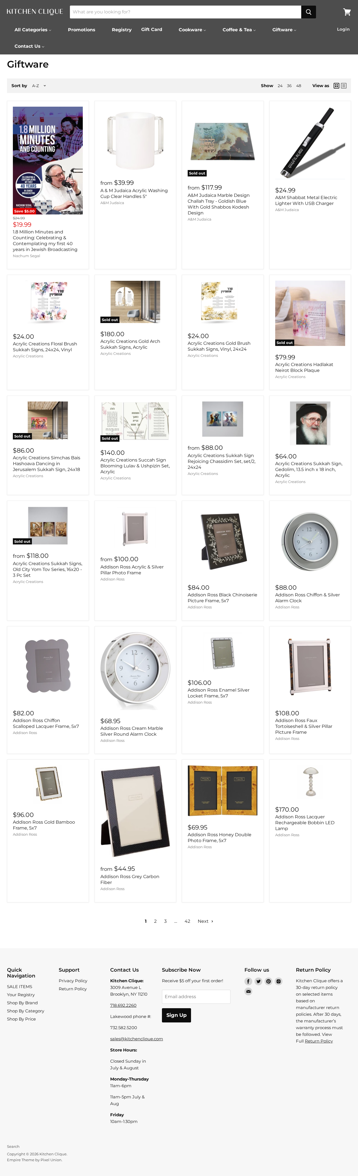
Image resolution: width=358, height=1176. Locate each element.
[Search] (308, 12)
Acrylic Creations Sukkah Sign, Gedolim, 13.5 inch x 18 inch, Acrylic (308, 469)
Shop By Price (21, 1019)
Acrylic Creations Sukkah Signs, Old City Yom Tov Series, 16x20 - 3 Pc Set (47, 569)
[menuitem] (29, 29)
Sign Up (176, 1015)
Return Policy (73, 988)
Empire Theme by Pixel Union (34, 1160)
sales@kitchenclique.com (136, 1038)
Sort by (19, 85)
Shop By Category (25, 1011)
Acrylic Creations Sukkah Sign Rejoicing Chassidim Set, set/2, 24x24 (221, 461)
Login (343, 29)
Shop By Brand (22, 1002)
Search (13, 1146)
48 (298, 85)
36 (289, 85)
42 (187, 921)
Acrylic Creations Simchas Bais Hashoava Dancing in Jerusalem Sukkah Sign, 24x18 (46, 463)
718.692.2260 (123, 1005)
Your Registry (21, 994)
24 (280, 85)
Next (204, 921)
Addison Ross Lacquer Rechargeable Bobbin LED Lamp (305, 822)
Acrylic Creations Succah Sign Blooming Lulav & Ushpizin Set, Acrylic (135, 465)
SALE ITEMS (19, 986)
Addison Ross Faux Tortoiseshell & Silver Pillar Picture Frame (303, 726)
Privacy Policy (73, 980)
